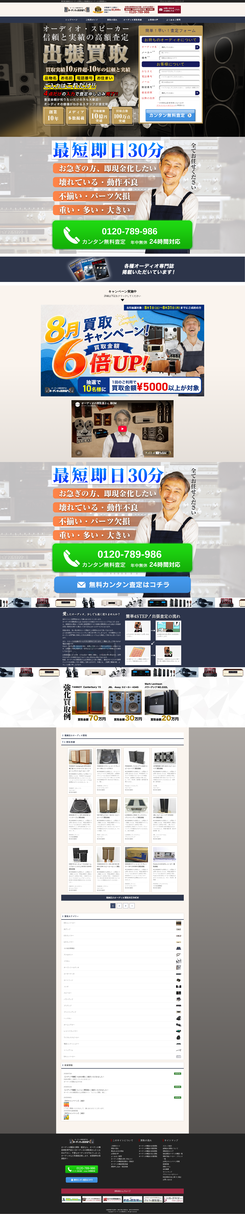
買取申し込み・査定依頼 (119, 1167)
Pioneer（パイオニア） (132, 785)
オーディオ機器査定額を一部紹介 (122, 1161)
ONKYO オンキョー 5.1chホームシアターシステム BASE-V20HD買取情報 (80, 866)
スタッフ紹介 (167, 1146)
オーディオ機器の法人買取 (148, 1154)
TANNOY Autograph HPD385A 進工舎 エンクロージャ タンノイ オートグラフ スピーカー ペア (80, 768)
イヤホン (67, 961)
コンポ (66, 986)
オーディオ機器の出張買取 (148, 1146)
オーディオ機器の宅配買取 (148, 1148)
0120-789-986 (129, 231)
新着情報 (68, 1065)
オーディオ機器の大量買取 (148, 1156)
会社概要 (166, 1169)
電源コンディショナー (71, 1044)
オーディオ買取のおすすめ (73, 1082)
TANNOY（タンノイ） (75, 788)
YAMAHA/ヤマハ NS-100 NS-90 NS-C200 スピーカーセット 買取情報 (108, 866)
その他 (155, 785)
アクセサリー (68, 955)
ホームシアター (73, 888)
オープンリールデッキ (71, 967)
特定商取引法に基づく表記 (172, 1177)
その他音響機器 (73, 837)
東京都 (71, 792)
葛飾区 (75, 792)
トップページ (71, 20)
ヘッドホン (67, 1018)
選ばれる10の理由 (117, 1151)
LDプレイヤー (69, 942)
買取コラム (166, 1167)
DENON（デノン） (74, 834)
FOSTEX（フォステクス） (161, 883)
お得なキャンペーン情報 (171, 1161)
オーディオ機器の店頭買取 (148, 1151)
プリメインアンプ (130, 837)
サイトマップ (179, 1)
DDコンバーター (69, 923)
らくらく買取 (96, 1092)
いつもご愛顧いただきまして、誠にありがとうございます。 (84, 1108)
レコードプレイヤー (102, 788)
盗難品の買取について (170, 1148)
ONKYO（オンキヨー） (76, 886)
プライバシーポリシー (167, 1)
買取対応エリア (168, 1151)
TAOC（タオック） (102, 834)
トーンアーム (68, 1050)
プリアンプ (67, 1006)
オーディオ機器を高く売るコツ (121, 1159)
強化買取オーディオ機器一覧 (173, 1154)
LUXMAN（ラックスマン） (133, 834)
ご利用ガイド (115, 1146)
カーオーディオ (69, 974)
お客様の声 (115, 1154)
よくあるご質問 (116, 1156)
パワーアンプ (68, 999)
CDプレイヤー (69, 936)
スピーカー (72, 790)
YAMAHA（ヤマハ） (103, 785)
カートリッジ (68, 980)
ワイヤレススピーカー (71, 1037)
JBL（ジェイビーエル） (160, 834)
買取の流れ (115, 1148)
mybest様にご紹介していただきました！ (78, 1079)
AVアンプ (67, 929)
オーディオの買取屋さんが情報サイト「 (77, 1092)
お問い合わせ (167, 1180)
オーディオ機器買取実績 (119, 1164)
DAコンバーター (69, 1056)
